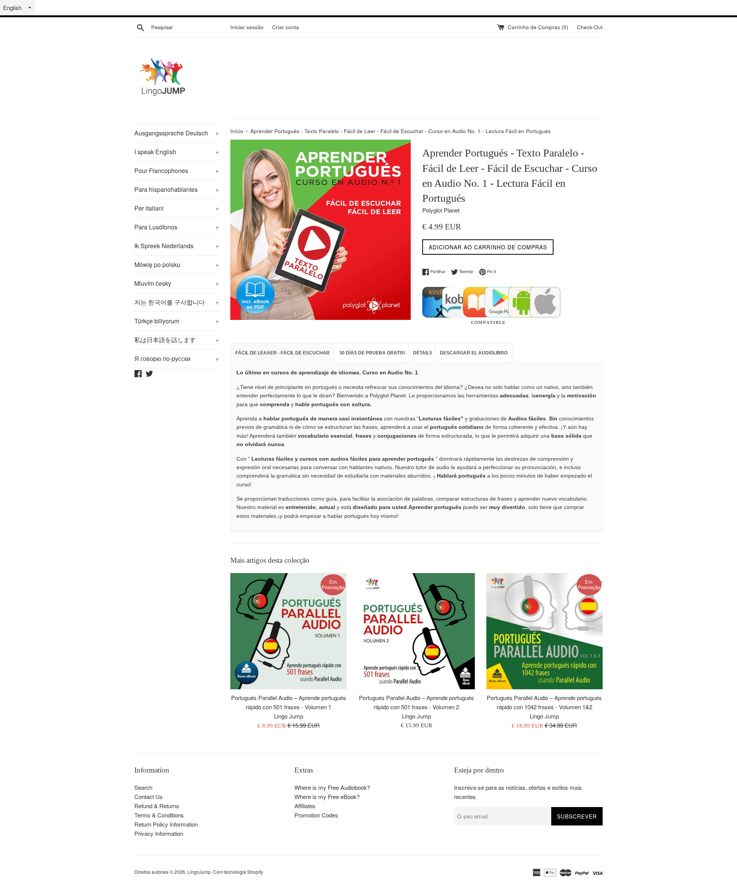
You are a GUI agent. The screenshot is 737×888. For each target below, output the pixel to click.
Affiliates (305, 806)
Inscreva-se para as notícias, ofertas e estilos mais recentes (518, 792)
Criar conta (285, 27)
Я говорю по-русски (176, 358)
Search (143, 787)
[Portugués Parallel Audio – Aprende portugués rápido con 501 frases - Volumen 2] (416, 631)
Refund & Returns (156, 806)
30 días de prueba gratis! (372, 353)
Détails (422, 353)
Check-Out (590, 27)
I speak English (176, 151)
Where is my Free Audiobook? (332, 787)
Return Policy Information (166, 824)
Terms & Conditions (159, 815)
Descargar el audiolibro (473, 353)
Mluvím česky (176, 283)
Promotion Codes (316, 815)
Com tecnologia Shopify (238, 871)
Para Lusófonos (176, 226)
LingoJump (199, 871)
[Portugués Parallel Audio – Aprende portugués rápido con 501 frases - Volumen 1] (288, 631)
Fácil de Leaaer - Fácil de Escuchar (282, 353)
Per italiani (176, 208)
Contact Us (148, 796)
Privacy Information (158, 833)
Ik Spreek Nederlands (176, 245)
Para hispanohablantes (176, 189)
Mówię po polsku (176, 264)
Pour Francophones (176, 170)
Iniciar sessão (247, 27)
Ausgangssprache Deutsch (176, 133)
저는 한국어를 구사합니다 (176, 302)
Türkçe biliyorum (176, 320)
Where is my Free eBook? (327, 796)
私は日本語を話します (176, 339)
